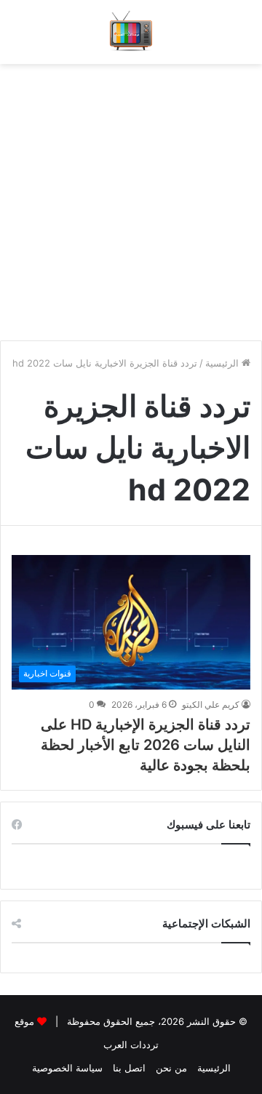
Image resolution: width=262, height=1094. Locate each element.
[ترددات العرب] (131, 32)
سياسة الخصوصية (67, 1068)
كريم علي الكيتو (210, 704)
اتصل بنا (129, 1068)
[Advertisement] (131, 195)
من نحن (171, 1068)
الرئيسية (223, 363)
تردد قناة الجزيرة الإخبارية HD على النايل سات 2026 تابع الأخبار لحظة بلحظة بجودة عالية (145, 745)
